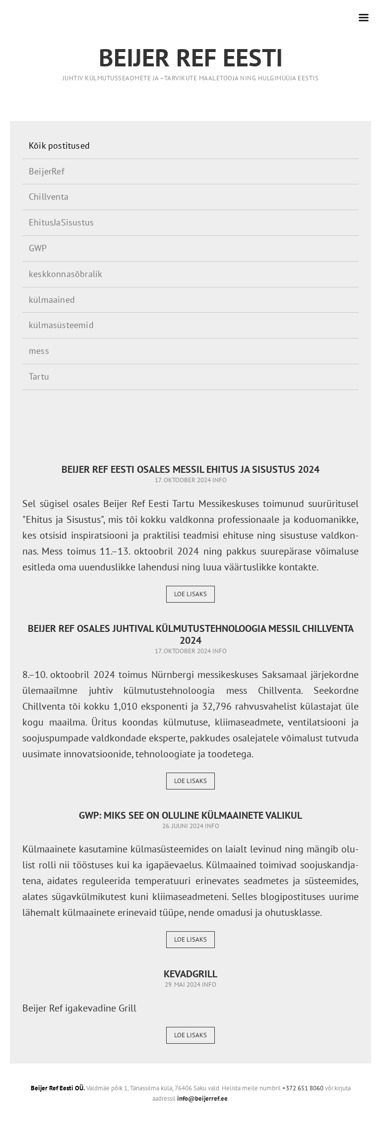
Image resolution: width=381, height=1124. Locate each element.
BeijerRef (46, 171)
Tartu (39, 376)
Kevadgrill (190, 973)
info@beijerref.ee (202, 1098)
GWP (38, 248)
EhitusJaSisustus (61, 222)
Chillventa (48, 196)
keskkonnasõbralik (65, 274)
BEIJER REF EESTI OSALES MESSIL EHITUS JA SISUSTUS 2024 (190, 469)
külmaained (52, 299)
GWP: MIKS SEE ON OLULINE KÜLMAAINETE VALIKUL (190, 815)
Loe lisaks (190, 594)
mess (39, 350)
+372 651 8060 (302, 1088)
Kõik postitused (59, 145)
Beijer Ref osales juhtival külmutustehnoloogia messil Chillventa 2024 (191, 634)
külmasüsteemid (61, 325)
